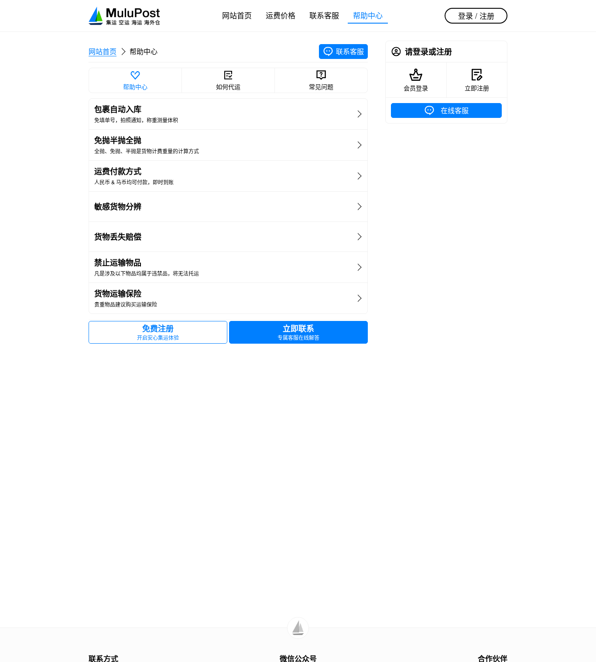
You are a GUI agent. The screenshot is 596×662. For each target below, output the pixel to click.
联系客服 (324, 15)
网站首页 (237, 15)
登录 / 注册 (476, 15)
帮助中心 (368, 15)
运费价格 (280, 15)
